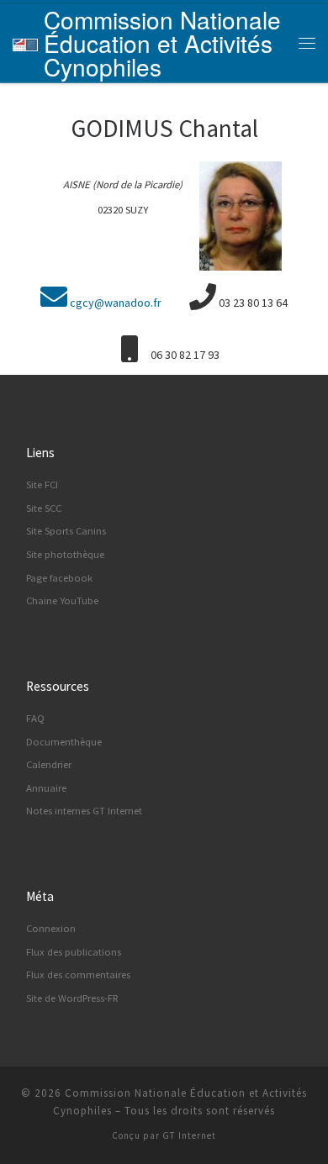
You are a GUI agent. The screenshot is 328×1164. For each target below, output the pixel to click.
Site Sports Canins (66, 530)
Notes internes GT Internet (84, 810)
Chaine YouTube (62, 600)
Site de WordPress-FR (72, 998)
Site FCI (42, 484)
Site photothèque (65, 554)
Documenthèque (64, 741)
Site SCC (43, 508)
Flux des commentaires (78, 974)
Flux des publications (73, 951)
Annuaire (46, 788)
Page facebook (59, 577)
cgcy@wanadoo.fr (115, 302)
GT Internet (189, 1135)
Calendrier (48, 764)
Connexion (51, 928)
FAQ (35, 718)
